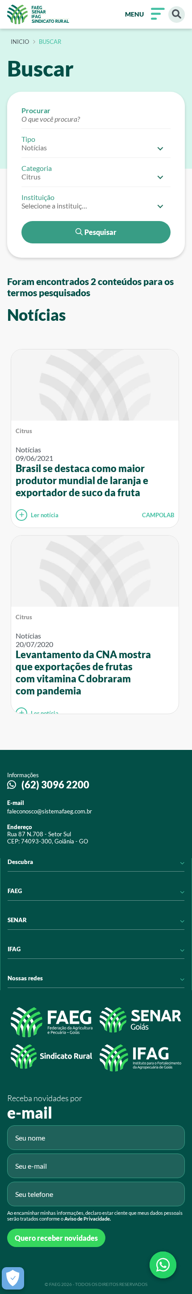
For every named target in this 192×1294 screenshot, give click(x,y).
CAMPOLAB (158, 515)
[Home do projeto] (38, 14)
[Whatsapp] (163, 1264)
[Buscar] (176, 14)
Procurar (35, 110)
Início (20, 42)
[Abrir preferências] (13, 1278)
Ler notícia (44, 515)
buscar (50, 42)
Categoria (36, 168)
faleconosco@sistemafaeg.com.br (49, 811)
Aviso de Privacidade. (87, 1219)
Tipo (28, 139)
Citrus (24, 430)
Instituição (37, 197)
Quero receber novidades (56, 1238)
